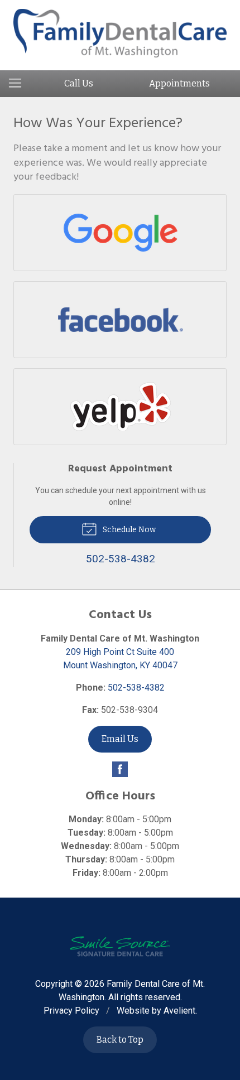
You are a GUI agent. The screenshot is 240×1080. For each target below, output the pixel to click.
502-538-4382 (136, 687)
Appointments (179, 83)
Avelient (179, 1010)
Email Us (120, 739)
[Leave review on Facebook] (120, 320)
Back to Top (120, 1039)
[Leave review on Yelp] (120, 407)
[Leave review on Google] (120, 233)
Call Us (78, 83)
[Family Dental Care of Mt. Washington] (120, 33)
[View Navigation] (19, 84)
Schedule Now (128, 529)
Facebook (120, 769)
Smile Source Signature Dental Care (120, 946)
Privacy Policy (71, 1010)
